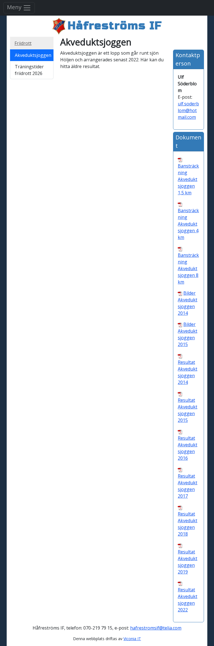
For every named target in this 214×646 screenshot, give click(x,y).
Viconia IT (132, 638)
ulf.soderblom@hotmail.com (188, 110)
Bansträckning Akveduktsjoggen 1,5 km (188, 179)
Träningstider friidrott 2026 (29, 70)
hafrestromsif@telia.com (155, 628)
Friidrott (22, 43)
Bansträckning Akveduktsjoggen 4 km (188, 223)
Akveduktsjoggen (33, 55)
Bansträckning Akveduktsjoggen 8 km (188, 268)
